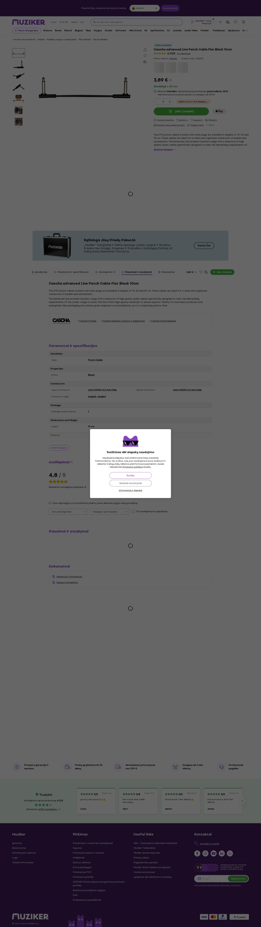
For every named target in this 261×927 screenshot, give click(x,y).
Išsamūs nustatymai (130, 483)
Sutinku (130, 475)
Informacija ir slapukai (130, 490)
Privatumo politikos (133, 467)
